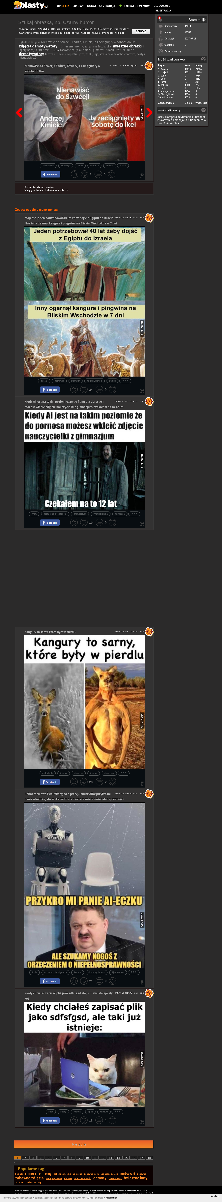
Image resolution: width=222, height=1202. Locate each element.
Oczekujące (107, 5)
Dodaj (91, 5)
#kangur (75, 381)
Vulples (174, 123)
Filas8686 (200, 116)
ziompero (171, 116)
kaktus (164, 85)
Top (62, 5)
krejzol (164, 72)
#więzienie (47, 773)
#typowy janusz (96, 972)
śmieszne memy (38, 1173)
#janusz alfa (118, 972)
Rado (163, 88)
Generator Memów (136, 5)
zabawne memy (91, 1174)
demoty (99, 1178)
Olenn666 (163, 123)
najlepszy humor (54, 1178)
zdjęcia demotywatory (38, 46)
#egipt (112, 381)
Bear (163, 78)
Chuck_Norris (168, 94)
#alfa (34, 972)
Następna (148, 104)
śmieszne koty (136, 1178)
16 (133, 1157)
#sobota (94, 165)
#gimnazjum (80, 514)
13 (110, 1157)
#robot (77, 972)
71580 (188, 32)
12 (102, 1157)
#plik (90, 1112)
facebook (20, 1182)
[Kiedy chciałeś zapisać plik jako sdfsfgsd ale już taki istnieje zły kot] (84, 1054)
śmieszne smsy (34, 1182)
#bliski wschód (94, 381)
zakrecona (167, 97)
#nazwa (104, 1112)
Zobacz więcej (172, 51)
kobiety (19, 1174)
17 (141, 1157)
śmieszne (77, 1174)
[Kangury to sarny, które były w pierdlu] (84, 702)
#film (34, 514)
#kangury (109, 773)
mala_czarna (167, 91)
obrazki (68, 1178)
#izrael (44, 381)
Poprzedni (20, 104)
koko (163, 75)
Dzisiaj (189, 103)
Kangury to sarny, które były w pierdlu (50, 632)
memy (56, 50)
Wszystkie (201, 103)
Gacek (160, 116)
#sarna (93, 773)
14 (118, 1157)
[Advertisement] (84, 554)
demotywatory (31, 53)
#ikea (80, 165)
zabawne (141, 1174)
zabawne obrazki (62, 1174)
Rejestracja (163, 10)
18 (149, 1157)
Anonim (164, 69)
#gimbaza (120, 514)
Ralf (186, 120)
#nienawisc (48, 165)
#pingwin (59, 381)
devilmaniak (185, 116)
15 (126, 1157)
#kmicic (109, 165)
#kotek (77, 1112)
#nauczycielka (100, 514)
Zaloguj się (29, 190)
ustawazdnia (164, 120)
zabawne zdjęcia (29, 1178)
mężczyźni (127, 1173)
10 (87, 1157)
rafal (163, 81)
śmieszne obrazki (128, 46)
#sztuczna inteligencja (55, 514)
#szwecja (65, 165)
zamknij (215, 1196)
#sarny (63, 773)
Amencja (178, 120)
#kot (50, 1112)
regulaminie (111, 1198)
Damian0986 (198, 120)
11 (95, 1157)
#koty (63, 1112)
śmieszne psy (115, 1178)
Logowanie (162, 6)
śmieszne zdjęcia (109, 1174)
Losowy (78, 5)
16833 (188, 26)
